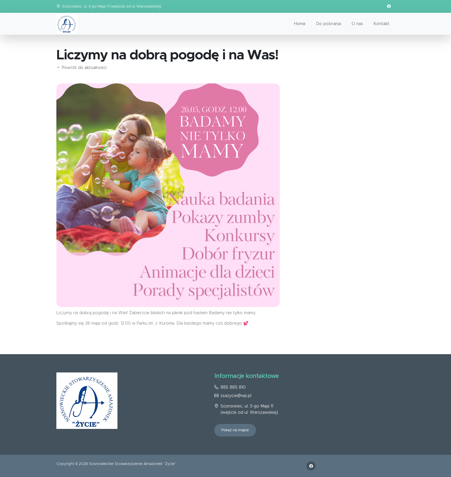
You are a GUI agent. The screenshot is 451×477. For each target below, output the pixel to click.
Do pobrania (328, 24)
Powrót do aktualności (83, 68)
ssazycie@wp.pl (236, 396)
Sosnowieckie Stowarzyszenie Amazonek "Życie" (132, 464)
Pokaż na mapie (235, 430)
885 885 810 (233, 387)
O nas (357, 24)
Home (300, 24)
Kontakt (381, 24)
